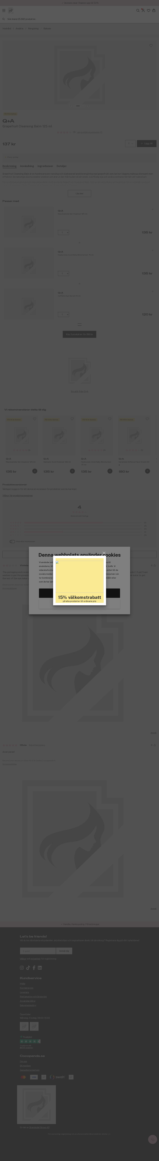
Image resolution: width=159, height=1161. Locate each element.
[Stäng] (104, 553)
